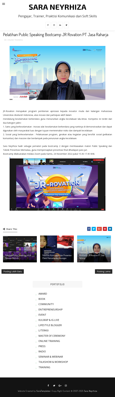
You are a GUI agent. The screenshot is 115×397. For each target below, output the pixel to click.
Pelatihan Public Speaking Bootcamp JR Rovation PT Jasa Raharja (91, 255)
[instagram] (54, 25)
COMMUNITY (46, 304)
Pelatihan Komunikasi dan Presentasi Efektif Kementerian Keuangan (57, 257)
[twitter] (66, 25)
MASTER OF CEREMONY (51, 335)
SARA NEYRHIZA (57, 6)
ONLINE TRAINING (15, 40)
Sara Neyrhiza (90, 391)
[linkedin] (60, 25)
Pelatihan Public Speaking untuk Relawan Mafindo (18, 257)
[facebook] (48, 25)
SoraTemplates (43, 391)
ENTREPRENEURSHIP (50, 309)
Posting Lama (103, 271)
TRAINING (44, 367)
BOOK (41, 299)
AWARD (42, 293)
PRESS (42, 346)
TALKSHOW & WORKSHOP (53, 362)
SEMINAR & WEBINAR (50, 356)
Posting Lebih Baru (12, 271)
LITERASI (43, 330)
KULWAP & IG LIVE (48, 320)
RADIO (42, 351)
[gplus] (60, 385)
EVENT (42, 314)
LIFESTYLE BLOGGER (50, 325)
